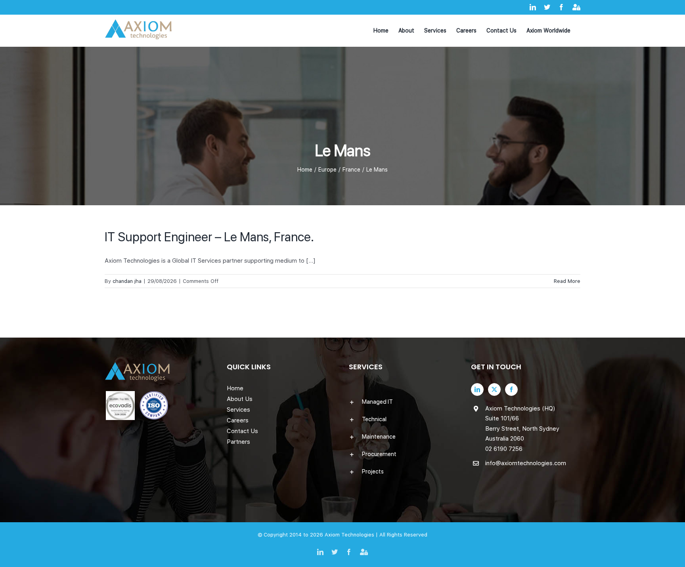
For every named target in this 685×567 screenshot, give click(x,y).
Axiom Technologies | (352, 535)
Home (235, 388)
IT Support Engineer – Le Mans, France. (209, 236)
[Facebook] (511, 389)
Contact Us (242, 431)
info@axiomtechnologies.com (525, 463)
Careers (238, 420)
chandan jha (127, 281)
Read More (567, 281)
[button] (403, 401)
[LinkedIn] (477, 389)
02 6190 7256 (503, 448)
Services (238, 409)
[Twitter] (494, 389)
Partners (238, 441)
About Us (240, 399)
